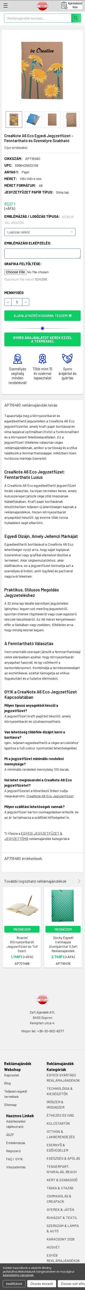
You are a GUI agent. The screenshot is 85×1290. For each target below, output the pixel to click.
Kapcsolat (11, 1075)
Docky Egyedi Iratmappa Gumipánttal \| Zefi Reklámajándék (63, 944)
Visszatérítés (16, 1167)
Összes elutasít (41, 1284)
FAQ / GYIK (14, 1159)
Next (78, 881)
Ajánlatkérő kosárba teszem (41, 315)
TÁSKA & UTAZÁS (60, 1188)
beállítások (14, 1284)
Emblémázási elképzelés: (27, 243)
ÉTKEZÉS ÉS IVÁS (60, 1115)
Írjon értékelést (15, 147)
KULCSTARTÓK (58, 1123)
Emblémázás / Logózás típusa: (39, 219)
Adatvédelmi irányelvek (18, 1275)
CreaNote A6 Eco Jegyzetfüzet (50, 796)
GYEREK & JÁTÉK (60, 1209)
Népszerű (13, 1151)
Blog (7, 1083)
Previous (73, 881)
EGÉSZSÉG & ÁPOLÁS (63, 1158)
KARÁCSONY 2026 (61, 1239)
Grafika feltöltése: (23, 264)
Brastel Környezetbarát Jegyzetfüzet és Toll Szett (22, 944)
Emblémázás (15, 1143)
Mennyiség (14, 292)
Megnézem (22, 929)
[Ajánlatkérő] (72, 5)
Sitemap (10, 1104)
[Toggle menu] (5, 5)
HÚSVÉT (53, 1247)
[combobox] (42, 18)
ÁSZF (10, 1134)
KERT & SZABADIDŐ (62, 1180)
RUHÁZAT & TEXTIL (62, 1217)
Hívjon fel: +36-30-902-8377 (42, 1031)
